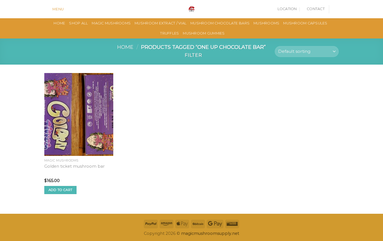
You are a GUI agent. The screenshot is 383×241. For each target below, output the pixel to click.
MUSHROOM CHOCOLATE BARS (220, 23)
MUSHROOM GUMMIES (204, 33)
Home (125, 47)
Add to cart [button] (61, 190)
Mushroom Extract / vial (160, 23)
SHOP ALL (78, 23)
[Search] (70, 9)
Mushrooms (266, 23)
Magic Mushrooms (111, 23)
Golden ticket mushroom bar (74, 166)
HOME (59, 23)
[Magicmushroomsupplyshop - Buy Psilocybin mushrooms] (191, 9)
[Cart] (336, 9)
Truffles (169, 33)
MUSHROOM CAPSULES (305, 23)
